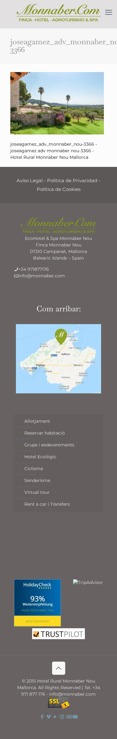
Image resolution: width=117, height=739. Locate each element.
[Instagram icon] (62, 717)
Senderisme (37, 480)
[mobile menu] (108, 12)
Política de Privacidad (72, 180)
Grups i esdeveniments (49, 445)
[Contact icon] (75, 717)
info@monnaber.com (41, 276)
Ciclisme (33, 468)
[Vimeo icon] (48, 717)
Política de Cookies (58, 189)
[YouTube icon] (55, 717)
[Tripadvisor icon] (68, 717)
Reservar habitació (44, 433)
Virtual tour (37, 492)
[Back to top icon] (58, 668)
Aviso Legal (30, 180)
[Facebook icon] (42, 717)
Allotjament (37, 421)
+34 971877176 (33, 269)
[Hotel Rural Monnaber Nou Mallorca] (58, 12)
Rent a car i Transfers (47, 504)
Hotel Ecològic (40, 456)
